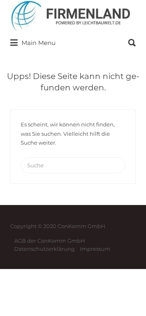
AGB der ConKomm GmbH (49, 240)
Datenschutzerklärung (44, 249)
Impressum (95, 249)
